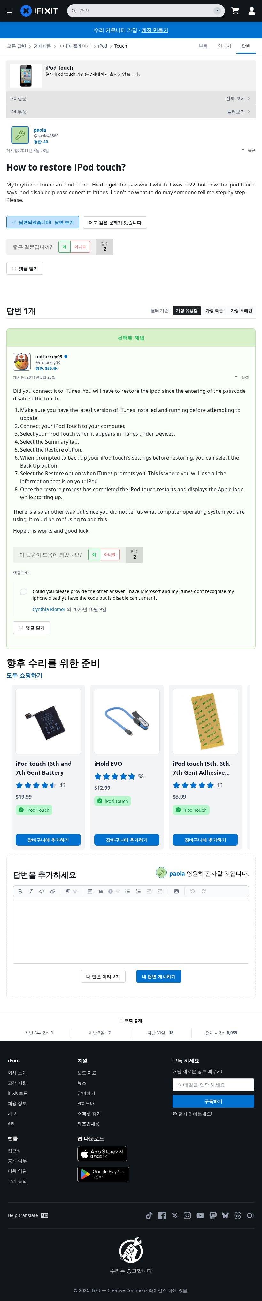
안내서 (224, 46)
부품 (203, 46)
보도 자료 (86, 1072)
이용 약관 (17, 1171)
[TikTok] (149, 1215)
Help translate (23, 1215)
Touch (120, 46)
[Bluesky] (225, 1215)
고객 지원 (17, 1083)
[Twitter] (175, 1215)
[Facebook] (162, 1215)
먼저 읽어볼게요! (195, 1114)
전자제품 (42, 46)
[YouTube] (200, 1215)
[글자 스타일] (71, 891)
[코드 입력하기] (42, 891)
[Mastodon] (213, 1215)
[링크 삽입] (53, 891)
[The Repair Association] (250, 1215)
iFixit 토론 (18, 1093)
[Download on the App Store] (102, 1153)
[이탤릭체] (31, 891)
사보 (12, 1113)
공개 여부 (17, 1161)
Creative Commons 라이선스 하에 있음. (148, 1290)
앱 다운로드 (90, 1138)
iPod (102, 46)
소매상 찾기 (89, 1113)
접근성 (14, 1150)
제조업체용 (88, 1124)
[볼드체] (20, 891)
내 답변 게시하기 (159, 976)
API (11, 1124)
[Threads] (238, 1215)
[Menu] (9, 11)
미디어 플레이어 (74, 46)
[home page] (39, 11)
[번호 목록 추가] (138, 891)
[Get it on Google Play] (103, 1174)
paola (178, 873)
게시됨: (27, 150)
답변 (246, 46)
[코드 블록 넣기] (90, 891)
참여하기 (86, 1093)
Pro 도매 (86, 1103)
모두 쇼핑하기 (24, 675)
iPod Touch (59, 67)
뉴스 (81, 1083)
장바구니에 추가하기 (48, 840)
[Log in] (251, 10)
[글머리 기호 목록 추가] (127, 891)
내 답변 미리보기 (103, 976)
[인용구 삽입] (101, 891)
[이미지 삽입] (176, 891)
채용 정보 (17, 1103)
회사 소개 (17, 1072)
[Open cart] (235, 10)
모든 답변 (16, 46)
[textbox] (131, 932)
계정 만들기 (155, 30)
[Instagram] (187, 1215)
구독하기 (213, 1101)
